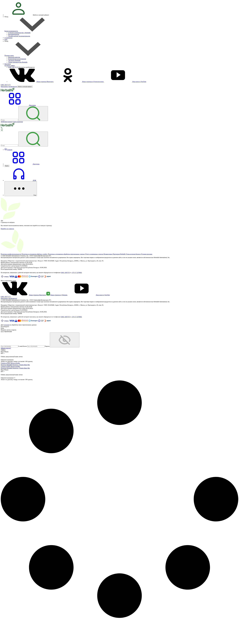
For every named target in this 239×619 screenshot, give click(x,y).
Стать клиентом (18, 122)
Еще (34, 195)
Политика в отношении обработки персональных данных (66, 254)
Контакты (7, 64)
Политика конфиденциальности (11, 254)
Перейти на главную (7, 229)
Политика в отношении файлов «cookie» (35, 254)
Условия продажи (146, 254)
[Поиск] (33, 113)
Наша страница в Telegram (59, 295)
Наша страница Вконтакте (45, 81)
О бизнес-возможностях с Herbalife (19, 33)
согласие (6, 325)
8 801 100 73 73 (13, 67)
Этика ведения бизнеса (133, 254)
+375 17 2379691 (76, 272)
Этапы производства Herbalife (17, 62)
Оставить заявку (9, 65)
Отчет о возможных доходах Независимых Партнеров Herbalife (105, 254)
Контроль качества (14, 57)
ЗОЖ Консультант (6, 122)
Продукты (35, 164)
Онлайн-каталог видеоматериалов (19, 36)
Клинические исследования (17, 59)
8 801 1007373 (65, 272)
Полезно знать (9, 55)
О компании (8, 38)
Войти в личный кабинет (25, 86)
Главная (9, 149)
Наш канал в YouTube (139, 81)
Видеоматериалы (13, 34)
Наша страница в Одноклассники (93, 81)
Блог (5, 39)
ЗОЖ (34, 180)
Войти (7, 166)
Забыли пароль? (6, 348)
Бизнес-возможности (11, 31)
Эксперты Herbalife (14, 60)
